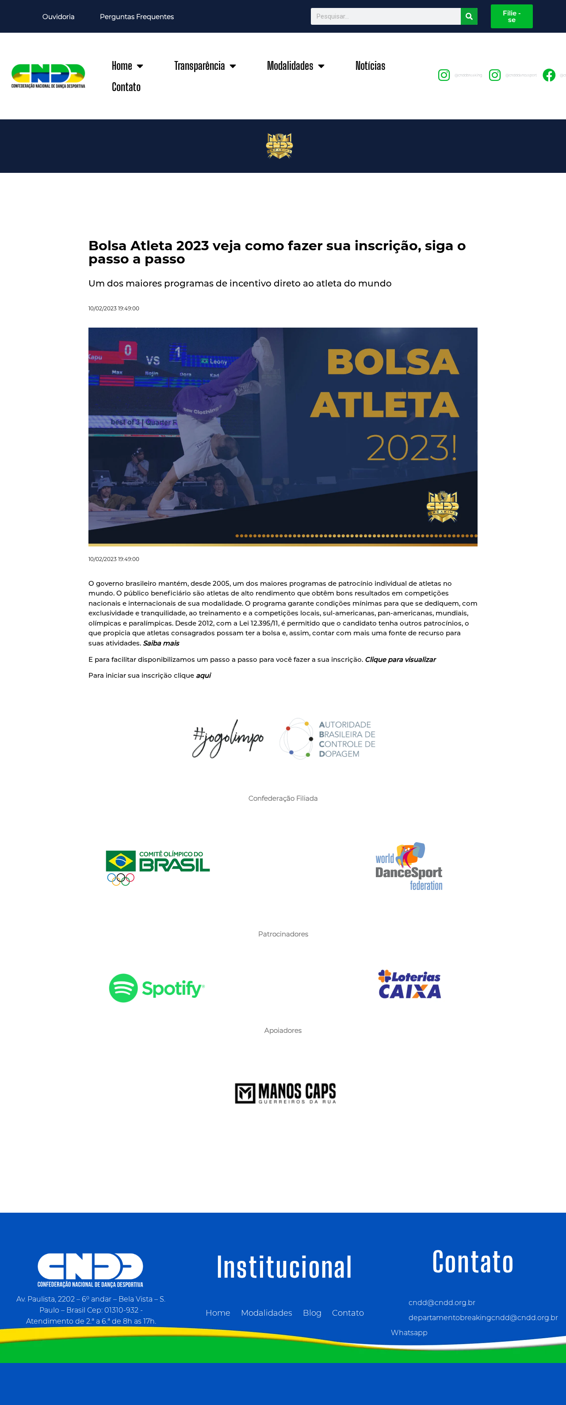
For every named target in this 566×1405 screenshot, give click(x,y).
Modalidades (290, 65)
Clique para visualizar (400, 659)
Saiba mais (160, 643)
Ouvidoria (58, 16)
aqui (203, 675)
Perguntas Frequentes (137, 16)
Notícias (371, 65)
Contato (126, 86)
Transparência (199, 65)
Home (122, 65)
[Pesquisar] (469, 16)
